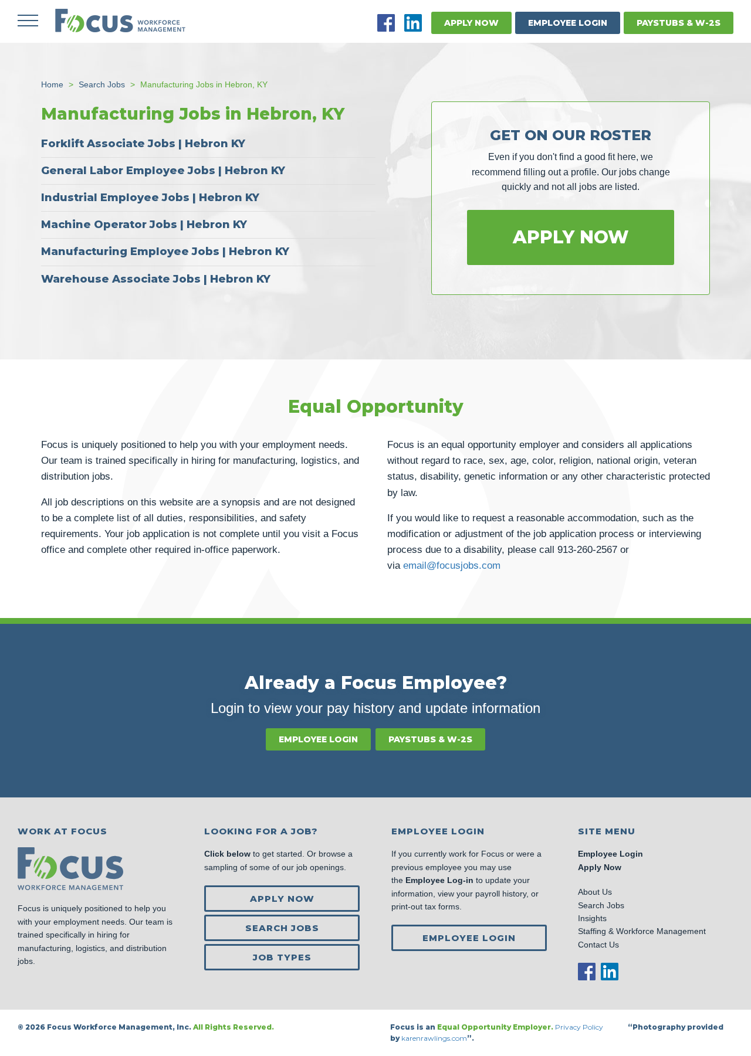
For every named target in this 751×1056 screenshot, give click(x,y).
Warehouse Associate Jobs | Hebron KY (155, 279)
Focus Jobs (120, 20)
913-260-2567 (587, 549)
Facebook (386, 23)
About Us (595, 892)
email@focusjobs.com (451, 565)
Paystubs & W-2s (678, 23)
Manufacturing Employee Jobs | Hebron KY (165, 251)
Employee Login (567, 23)
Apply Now (471, 23)
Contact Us (598, 944)
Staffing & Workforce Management (642, 931)
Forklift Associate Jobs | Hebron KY (143, 143)
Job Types (282, 957)
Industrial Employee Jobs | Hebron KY (150, 197)
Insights (592, 918)
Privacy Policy (580, 1027)
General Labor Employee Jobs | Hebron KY (163, 170)
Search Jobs (282, 927)
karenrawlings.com (434, 1038)
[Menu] (28, 20)
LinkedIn (413, 23)
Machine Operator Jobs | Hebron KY (144, 224)
